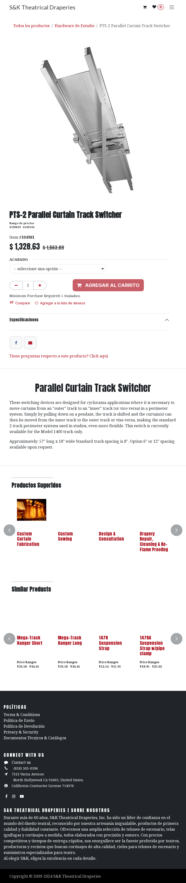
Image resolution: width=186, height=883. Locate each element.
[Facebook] (16, 342)
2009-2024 (43, 876)
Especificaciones (24, 320)
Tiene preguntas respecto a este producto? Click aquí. (59, 356)
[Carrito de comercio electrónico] (144, 7)
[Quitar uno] (16, 285)
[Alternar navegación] (172, 7)
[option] (93, 530)
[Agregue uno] (39, 285)
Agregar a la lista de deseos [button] (62, 303)
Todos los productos (31, 25)
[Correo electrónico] (30, 342)
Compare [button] (22, 303)
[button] (12, 530)
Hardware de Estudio (74, 25)
